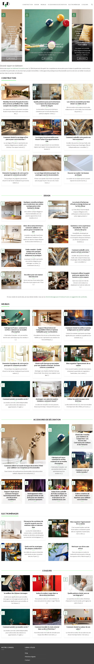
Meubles (43, 4)
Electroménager (74, 4)
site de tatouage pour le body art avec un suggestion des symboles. (66, 297)
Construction (27, 4)
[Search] (92, 4)
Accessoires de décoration (57, 4)
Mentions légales (30, 656)
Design (36, 4)
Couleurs (85, 4)
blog (26, 653)
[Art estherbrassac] (10, 4)
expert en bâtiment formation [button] (16, 68)
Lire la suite (11, 58)
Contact (27, 660)
